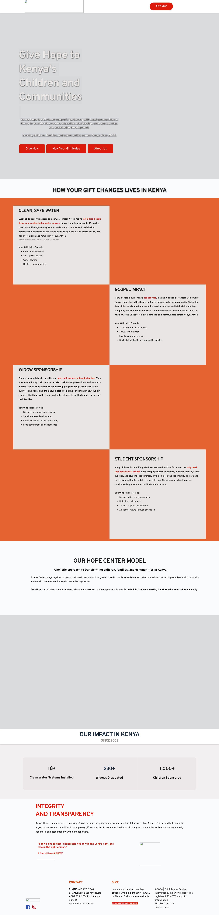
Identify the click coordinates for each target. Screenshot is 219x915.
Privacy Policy (162, 907)
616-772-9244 (86, 889)
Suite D (73, 900)
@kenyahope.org (92, 892)
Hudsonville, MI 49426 (81, 903)
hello (81, 892)
